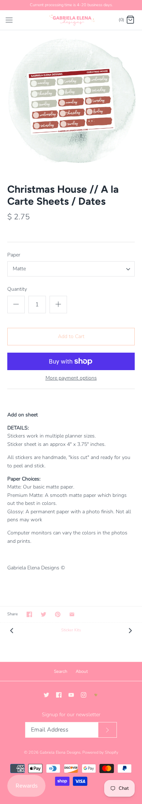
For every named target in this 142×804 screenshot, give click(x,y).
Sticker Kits (71, 630)
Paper (13, 254)
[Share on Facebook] (29, 614)
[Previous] (11, 630)
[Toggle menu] (9, 20)
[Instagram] (83, 695)
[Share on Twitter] (43, 614)
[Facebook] (59, 695)
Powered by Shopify (100, 752)
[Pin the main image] (57, 614)
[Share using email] (72, 614)
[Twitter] (46, 695)
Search (60, 671)
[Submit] (107, 729)
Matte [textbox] (19, 269)
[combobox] (71, 269)
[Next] (130, 630)
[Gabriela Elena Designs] (71, 20)
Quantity (17, 289)
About (82, 671)
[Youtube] (71, 695)
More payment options (71, 378)
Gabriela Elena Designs (60, 752)
